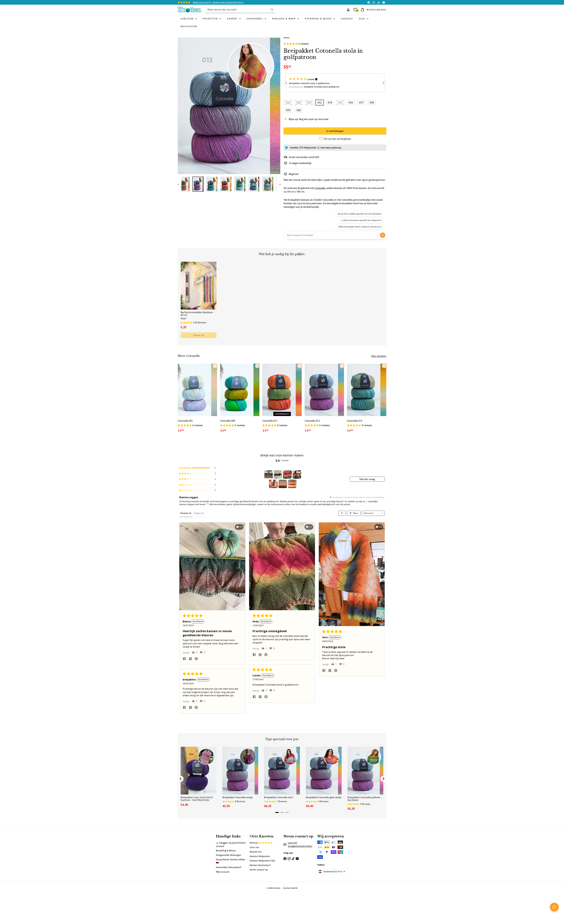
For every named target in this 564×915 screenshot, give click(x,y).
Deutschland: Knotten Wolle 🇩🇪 (230, 861)
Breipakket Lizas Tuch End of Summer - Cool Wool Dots (197, 798)
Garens (233, 18)
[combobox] (240, 9)
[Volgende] (278, 184)
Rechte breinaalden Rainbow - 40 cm (197, 313)
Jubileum (187, 18)
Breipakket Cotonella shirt (278, 797)
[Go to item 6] (282, 484)
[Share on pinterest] (196, 659)
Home (286, 37)
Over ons (254, 847)
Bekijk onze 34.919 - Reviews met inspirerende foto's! (218, 2)
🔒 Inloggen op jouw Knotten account (231, 844)
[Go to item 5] (273, 484)
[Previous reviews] (286, 83)
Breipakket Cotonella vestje (237, 797)
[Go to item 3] (287, 474)
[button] (291, 43)
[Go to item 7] (292, 484)
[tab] (277, 812)
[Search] (271, 9)
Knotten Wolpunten (260, 856)
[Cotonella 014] (366, 400)
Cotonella (320, 188)
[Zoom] (229, 106)
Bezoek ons (256, 851)
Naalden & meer (284, 18)
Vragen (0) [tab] (199, 513)
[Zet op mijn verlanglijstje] (215, 365)
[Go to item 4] (297, 474)
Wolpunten (189, 26)
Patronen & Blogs (319, 18)
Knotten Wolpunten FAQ (262, 860)
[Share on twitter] (190, 659)
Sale (362, 18)
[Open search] (342, 513)
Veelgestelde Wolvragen (228, 855)
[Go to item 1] (268, 474)
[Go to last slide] (181, 779)
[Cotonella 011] (282, 400)
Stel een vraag (367, 479)
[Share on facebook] (184, 659)
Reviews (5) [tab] (185, 513)
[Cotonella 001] (197, 400)
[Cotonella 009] (239, 400)
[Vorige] (179, 184)
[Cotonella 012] (324, 400)
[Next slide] (383, 779)
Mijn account (222, 871)
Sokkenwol (255, 18)
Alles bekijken (378, 356)
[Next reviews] (384, 83)
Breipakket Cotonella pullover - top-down (365, 798)
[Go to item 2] (278, 474)
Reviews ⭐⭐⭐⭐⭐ (261, 842)
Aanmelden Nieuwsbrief (228, 867)
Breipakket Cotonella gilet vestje (323, 797)
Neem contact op (259, 869)
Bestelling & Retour (226, 850)
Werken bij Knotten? (260, 865)
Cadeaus (347, 18)
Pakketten (211, 18)
